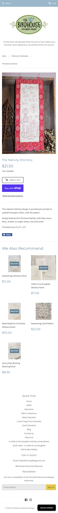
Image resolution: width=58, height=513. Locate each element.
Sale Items (29, 409)
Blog (29, 429)
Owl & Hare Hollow (29, 449)
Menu (8, 3)
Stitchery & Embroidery (20, 56)
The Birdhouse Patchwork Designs (22, 508)
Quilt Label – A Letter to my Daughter (29, 445)
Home (4, 56)
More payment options (13, 195)
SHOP (29, 405)
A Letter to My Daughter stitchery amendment (29, 441)
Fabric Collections (29, 413)
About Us (29, 437)
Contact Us (29, 433)
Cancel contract (46, 507)
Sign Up (51, 487)
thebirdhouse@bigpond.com (32, 460)
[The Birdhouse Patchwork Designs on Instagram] (30, 500)
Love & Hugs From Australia (29, 421)
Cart (54, 3)
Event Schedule (29, 425)
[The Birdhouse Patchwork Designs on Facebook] (26, 500)
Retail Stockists (29, 417)
